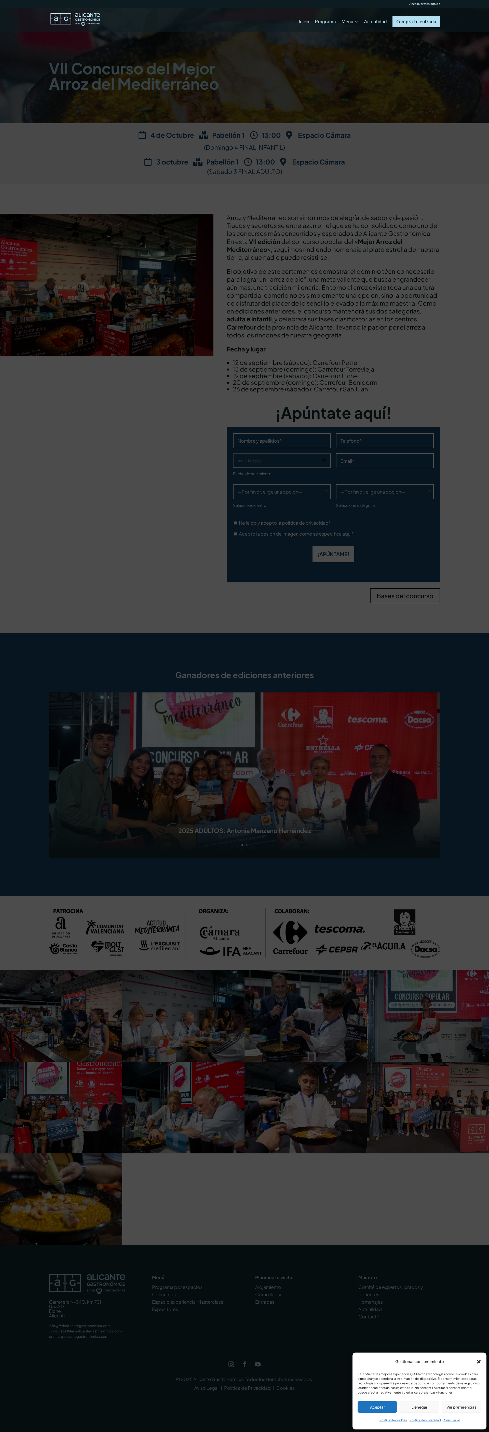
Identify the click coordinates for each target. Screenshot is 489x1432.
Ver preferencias (461, 1406)
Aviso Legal (451, 1420)
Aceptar (377, 1406)
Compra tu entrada (416, 22)
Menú (347, 22)
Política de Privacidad (425, 1420)
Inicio (304, 22)
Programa (325, 22)
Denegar (419, 1406)
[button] (478, 1361)
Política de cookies (393, 1420)
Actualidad (375, 22)
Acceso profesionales (424, 4)
